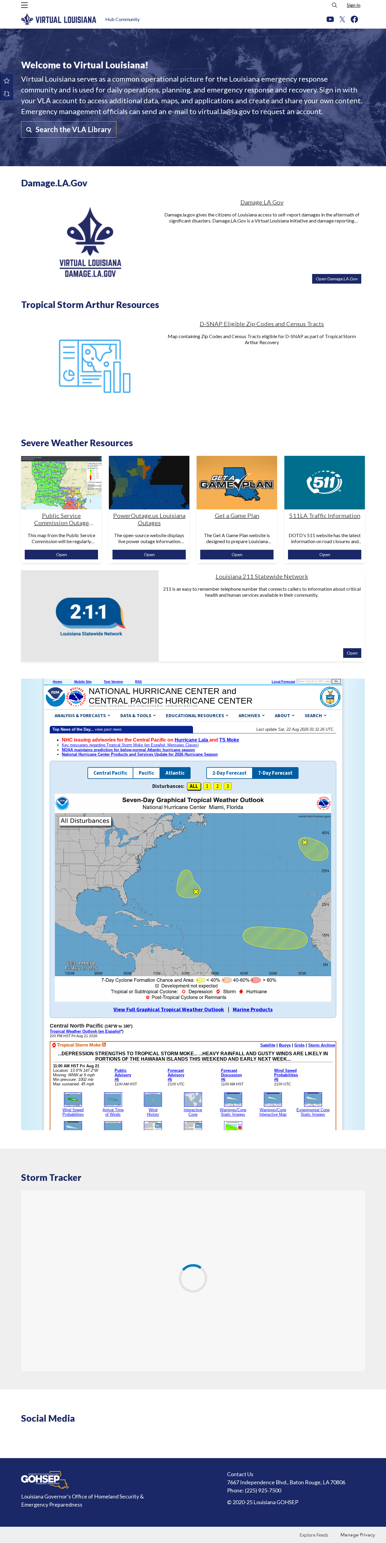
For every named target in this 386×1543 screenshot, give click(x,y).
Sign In (353, 5)
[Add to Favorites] (6, 80)
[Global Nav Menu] (24, 5)
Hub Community (122, 19)
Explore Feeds (313, 1535)
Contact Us (240, 1474)
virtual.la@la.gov (224, 111)
